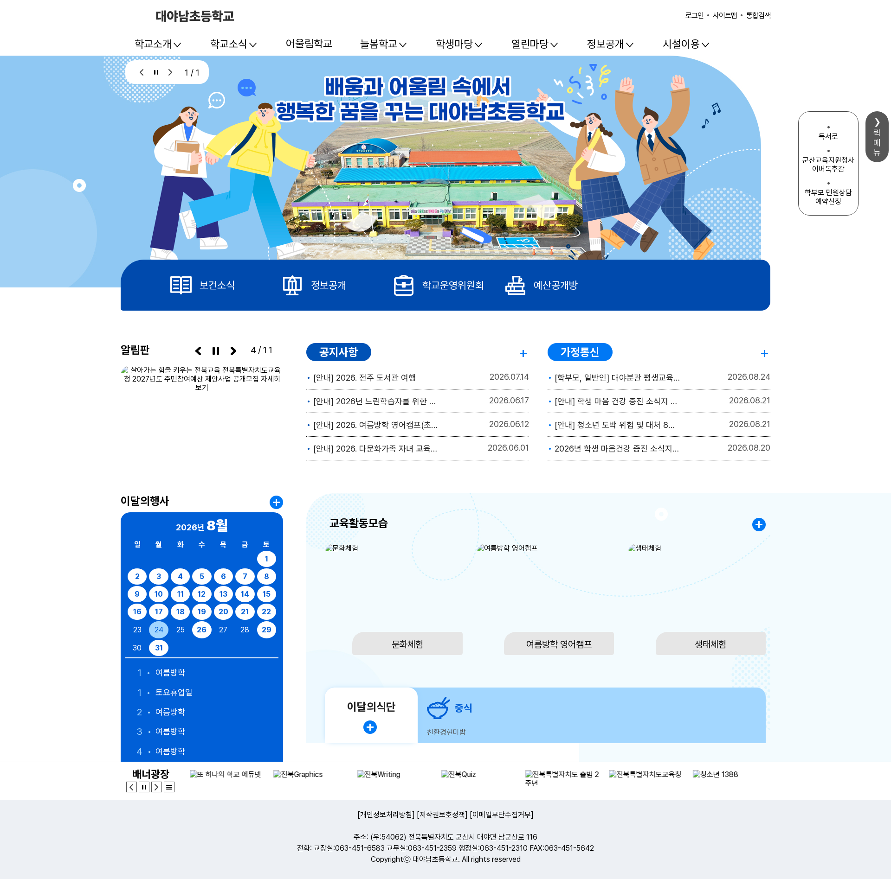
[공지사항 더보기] (524, 351)
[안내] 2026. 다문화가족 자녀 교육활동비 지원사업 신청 (376, 448)
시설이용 (681, 44)
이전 (141, 72)
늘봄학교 (378, 44)
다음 (170, 72)
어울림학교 (309, 43)
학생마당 (454, 44)
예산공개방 (556, 285)
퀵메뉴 (877, 142)
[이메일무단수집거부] (502, 814)
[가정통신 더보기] (765, 351)
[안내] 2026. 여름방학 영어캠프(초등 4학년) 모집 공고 (376, 425)
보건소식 (217, 285)
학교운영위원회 (453, 285)
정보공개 (605, 44)
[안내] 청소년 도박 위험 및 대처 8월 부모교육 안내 (618, 425)
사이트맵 (725, 15)
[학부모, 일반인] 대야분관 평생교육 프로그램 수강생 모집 (618, 377)
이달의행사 (145, 501)
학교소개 (153, 44)
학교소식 (228, 44)
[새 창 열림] (202, 413)
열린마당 (530, 44)
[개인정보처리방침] (386, 814)
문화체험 (407, 644)
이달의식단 (371, 706)
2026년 (202, 525)
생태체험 (710, 644)
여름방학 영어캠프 (559, 644)
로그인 (694, 15)
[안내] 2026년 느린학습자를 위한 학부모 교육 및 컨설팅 (376, 401)
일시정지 (156, 72)
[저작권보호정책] (442, 814)
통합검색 (758, 15)
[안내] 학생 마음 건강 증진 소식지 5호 (618, 401)
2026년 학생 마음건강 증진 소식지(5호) (618, 448)
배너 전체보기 (169, 787)
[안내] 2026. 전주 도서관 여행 (364, 377)
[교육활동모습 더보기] (759, 524)
